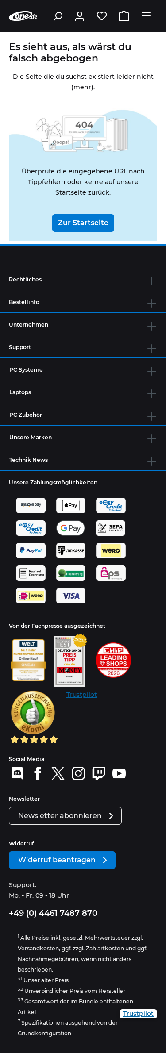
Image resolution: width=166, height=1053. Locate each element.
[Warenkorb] (124, 16)
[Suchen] (57, 16)
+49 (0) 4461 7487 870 (53, 913)
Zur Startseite (83, 223)
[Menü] (146, 16)
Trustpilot (81, 695)
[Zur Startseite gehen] (23, 16)
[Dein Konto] (80, 16)
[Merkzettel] (102, 16)
